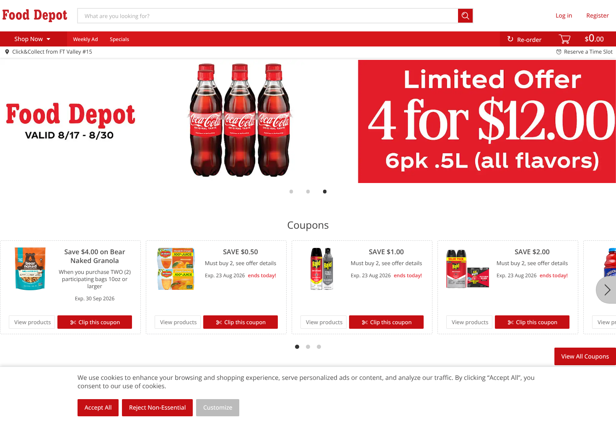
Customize (218, 408)
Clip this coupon (99, 322)
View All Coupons (585, 357)
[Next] (606, 290)
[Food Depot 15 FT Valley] (35, 15)
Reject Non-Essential (157, 408)
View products (32, 322)
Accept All (98, 408)
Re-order (529, 40)
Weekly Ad (85, 39)
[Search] (466, 15)
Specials (119, 39)
